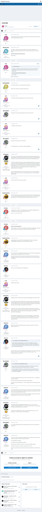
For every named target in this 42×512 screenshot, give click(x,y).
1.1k (6, 259)
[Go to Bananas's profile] (6, 269)
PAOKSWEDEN (6, 83)
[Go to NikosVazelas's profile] (6, 51)
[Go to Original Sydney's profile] (6, 196)
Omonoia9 (5, 493)
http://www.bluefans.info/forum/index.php (18, 53)
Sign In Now (30, 467)
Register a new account (12, 467)
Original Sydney (6, 193)
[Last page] (8, 30)
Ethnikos (6, 208)
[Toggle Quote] (12, 66)
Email (27, 489)
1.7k (6, 43)
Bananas (6, 265)
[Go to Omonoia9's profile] (2, 491)
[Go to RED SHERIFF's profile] (6, 114)
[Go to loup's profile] (3, 26)
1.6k (6, 119)
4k (6, 274)
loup (6, 25)
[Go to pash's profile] (6, 99)
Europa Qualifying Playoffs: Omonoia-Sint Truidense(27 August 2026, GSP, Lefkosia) (10, 491)
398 (6, 91)
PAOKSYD (6, 251)
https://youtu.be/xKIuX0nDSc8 (16, 226)
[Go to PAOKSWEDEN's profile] (6, 86)
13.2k (6, 166)
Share (31, 26)
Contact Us (19, 510)
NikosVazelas (6, 47)
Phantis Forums (5, 1)
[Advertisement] (13, 13)
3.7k (6, 56)
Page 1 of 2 (12, 30)
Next (6, 30)
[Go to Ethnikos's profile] (6, 211)
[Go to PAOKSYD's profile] (6, 254)
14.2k (6, 104)
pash (6, 95)
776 (6, 216)
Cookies (23, 510)
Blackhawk (5, 154)
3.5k (6, 201)
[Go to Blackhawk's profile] (6, 158)
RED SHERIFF (6, 110)
